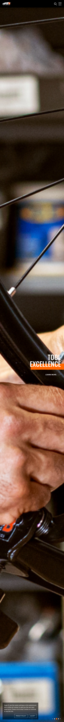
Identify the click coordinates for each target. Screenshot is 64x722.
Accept (32, 716)
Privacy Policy (21, 716)
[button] (54, 718)
